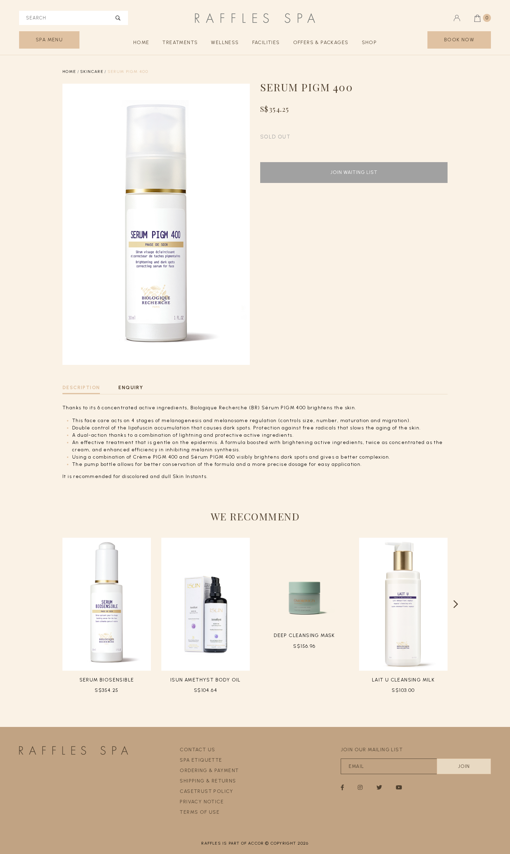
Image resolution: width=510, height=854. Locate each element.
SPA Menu (49, 40)
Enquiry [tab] (130, 388)
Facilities (266, 42)
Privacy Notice (202, 802)
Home (141, 42)
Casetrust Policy (206, 791)
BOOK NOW (459, 40)
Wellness (225, 42)
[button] (455, 604)
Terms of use (200, 812)
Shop (369, 42)
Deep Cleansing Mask (304, 635)
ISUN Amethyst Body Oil (205, 680)
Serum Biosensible (106, 680)
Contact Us (197, 750)
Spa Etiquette (201, 760)
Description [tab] (81, 388)
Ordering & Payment (209, 770)
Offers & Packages (321, 42)
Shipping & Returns (208, 781)
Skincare (91, 71)
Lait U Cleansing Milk (403, 680)
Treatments (180, 42)
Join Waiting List (354, 172)
